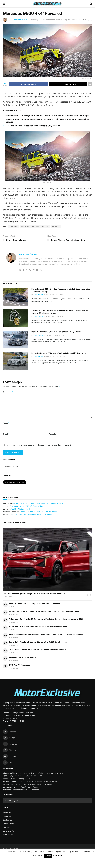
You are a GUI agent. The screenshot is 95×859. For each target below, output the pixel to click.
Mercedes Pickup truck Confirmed (23, 657)
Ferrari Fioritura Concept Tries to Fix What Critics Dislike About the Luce (38, 627)
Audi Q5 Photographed (20, 509)
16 (62, 294)
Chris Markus (38, 294)
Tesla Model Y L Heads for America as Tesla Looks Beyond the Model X (37, 649)
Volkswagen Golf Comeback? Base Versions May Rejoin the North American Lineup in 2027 (46, 619)
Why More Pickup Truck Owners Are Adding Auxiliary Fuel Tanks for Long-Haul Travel (44, 611)
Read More (57, 855)
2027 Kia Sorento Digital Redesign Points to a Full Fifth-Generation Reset (34, 594)
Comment (8, 392)
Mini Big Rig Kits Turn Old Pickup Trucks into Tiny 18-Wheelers (34, 604)
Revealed (55, 226)
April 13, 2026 (50, 294)
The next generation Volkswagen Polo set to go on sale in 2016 (37, 503)
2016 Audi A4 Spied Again (19, 665)
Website (52, 434)
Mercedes (25, 226)
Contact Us (7, 820)
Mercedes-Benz (53, 20)
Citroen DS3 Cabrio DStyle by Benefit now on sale (32, 514)
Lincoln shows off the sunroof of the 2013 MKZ (38, 512)
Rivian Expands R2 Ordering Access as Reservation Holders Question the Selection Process (46, 634)
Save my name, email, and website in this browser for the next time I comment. (38, 445)
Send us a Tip (8, 831)
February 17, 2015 (38, 20)
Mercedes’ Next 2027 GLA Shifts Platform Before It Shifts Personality (59, 353)
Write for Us (8, 834)
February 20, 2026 (52, 335)
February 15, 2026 (52, 356)
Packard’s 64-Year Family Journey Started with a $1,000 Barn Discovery (38, 642)
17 (65, 335)
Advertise (7, 816)
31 (65, 356)
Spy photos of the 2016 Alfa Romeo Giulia (26, 506)
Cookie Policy (8, 824)
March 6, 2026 (50, 316)
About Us (7, 813)
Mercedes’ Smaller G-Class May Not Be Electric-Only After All (32, 126)
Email (6, 434)
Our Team (7, 827)
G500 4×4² (13, 226)
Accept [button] (48, 856)
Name (6, 423)
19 (62, 316)
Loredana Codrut (19, 20)
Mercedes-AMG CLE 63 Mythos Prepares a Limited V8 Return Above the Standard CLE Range (47, 115)
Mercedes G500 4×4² (40, 226)
